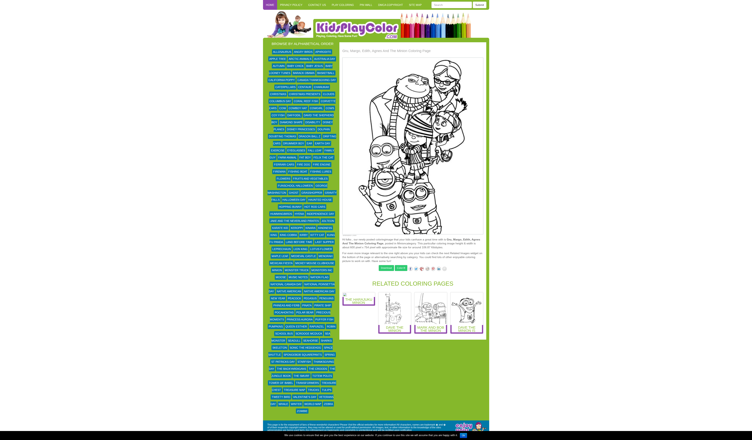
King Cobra (288, 235)
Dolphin (324, 129)
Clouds (328, 94)
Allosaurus (282, 51)
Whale (283, 404)
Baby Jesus (314, 65)
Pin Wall (366, 4)
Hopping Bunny (290, 206)
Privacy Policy (291, 4)
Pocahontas (284, 312)
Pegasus (310, 298)
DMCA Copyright (390, 4)
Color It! (401, 268)
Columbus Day (280, 101)
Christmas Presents (304, 94)
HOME (270, 4)
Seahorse (310, 340)
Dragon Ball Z (309, 136)
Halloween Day (294, 199)
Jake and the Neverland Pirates (294, 220)
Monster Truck (297, 270)
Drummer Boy (293, 143)
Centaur (304, 87)
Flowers (283, 178)
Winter (296, 404)
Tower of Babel (281, 382)
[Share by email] (444, 268)
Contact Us (317, 4)
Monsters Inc (321, 270)
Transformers (307, 382)
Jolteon (328, 220)
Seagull (294, 340)
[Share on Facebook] (410, 268)
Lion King (300, 249)
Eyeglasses (296, 150)
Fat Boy (305, 157)
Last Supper (324, 242)
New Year (278, 298)
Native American (289, 291)
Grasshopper (311, 192)
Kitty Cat (317, 235)
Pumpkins (276, 326)
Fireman (279, 171)
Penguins (326, 298)
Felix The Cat (324, 157)
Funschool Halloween (295, 185)
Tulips (326, 389)
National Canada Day (286, 284)
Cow (282, 108)
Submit (479, 4)
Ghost (294, 192)
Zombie (302, 411)
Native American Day (319, 291)
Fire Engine (321, 164)
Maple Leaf (280, 256)
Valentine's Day (304, 397)
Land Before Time (299, 242)
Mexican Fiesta (281, 263)
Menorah (326, 256)
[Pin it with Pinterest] (433, 268)
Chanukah (321, 87)
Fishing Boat (297, 171)
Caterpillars (285, 87)
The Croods (318, 368)
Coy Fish (278, 115)
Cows (330, 108)
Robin (331, 326)
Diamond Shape (291, 122)
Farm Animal (287, 157)
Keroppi (297, 227)
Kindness (325, 227)
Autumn (279, 65)
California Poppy (281, 80)
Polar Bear (305, 312)
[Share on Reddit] (427, 268)
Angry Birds (303, 51)
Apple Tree (277, 58)
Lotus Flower (321, 249)
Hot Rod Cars (314, 206)
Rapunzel (317, 326)
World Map (312, 404)
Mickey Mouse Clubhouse (314, 263)
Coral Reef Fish (306, 101)
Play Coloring (343, 4)
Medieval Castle (303, 256)
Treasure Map (294, 389)
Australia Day (324, 58)
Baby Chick (295, 65)
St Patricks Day (283, 361)
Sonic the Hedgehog (305, 347)
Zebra (328, 404)
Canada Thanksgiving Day (316, 80)
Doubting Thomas (282, 136)
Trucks (313, 389)
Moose (281, 277)
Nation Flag (319, 277)
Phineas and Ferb (286, 305)
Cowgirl (316, 108)
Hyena (299, 213)
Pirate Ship (322, 305)
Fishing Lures (320, 171)
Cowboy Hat (298, 108)
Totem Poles (322, 375)
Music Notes (298, 277)
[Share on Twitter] (416, 268)
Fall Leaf (315, 150)
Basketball (325, 73)
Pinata (307, 305)
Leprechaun (281, 249)
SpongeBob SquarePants (303, 354)
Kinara (310, 227)
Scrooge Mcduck (309, 333)
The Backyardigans (291, 368)
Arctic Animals (300, 58)
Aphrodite (323, 51)
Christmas (278, 94)
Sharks (326, 340)
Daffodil (294, 115)
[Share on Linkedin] (439, 268)
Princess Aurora (300, 319)
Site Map (415, 4)
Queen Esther (296, 326)
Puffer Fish (324, 319)
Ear (309, 143)
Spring (329, 354)
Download (386, 268)
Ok (463, 435)
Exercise (278, 150)
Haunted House (320, 199)
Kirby (304, 235)
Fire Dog (303, 164)
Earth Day (322, 143)
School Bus (284, 333)
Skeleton (279, 347)
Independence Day (320, 213)
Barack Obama (304, 73)
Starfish (304, 361)
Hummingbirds (281, 213)
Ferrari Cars (284, 164)
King (273, 235)
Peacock (294, 298)
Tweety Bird (281, 397)
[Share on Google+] (421, 268)
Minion (277, 270)
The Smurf (302, 375)
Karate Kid (280, 227)
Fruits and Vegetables (310, 178)
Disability (312, 122)
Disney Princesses (301, 129)
